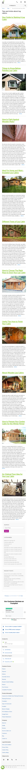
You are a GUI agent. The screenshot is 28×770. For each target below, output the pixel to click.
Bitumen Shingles (6, 709)
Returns (3, 684)
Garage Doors (5, 714)
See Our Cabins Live (6, 730)
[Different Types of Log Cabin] (14, 233)
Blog (3, 735)
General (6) (6, 545)
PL (14, 766)
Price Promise (5, 687)
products (12, 5)
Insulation (4, 706)
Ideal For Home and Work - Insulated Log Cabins (13, 171)
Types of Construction (6, 703)
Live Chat (2, 767)
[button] (25, 5)
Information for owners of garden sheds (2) (13, 547)
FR (21, 765)
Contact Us (4, 738)
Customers (4, 733)
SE (10, 766)
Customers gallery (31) (9, 542)
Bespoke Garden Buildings (7, 681)
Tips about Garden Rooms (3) (10, 560)
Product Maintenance (6, 716)
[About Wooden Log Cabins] (14, 384)
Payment (4, 671)
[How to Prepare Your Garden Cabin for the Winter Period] (14, 435)
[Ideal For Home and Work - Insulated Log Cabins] (14, 184)
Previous (7, 595)
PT (6, 766)
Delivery (4, 674)
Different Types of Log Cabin (13, 222)
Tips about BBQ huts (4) (9, 557)
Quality (3, 725)
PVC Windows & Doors (7, 711)
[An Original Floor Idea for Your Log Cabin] (14, 488)
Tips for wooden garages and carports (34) (13, 564)
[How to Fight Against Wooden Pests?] (14, 133)
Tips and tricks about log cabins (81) (11, 562)
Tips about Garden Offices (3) (10, 558)
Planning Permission (6, 698)
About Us (4, 722)
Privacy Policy (5, 747)
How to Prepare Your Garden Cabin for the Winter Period (13, 422)
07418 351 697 (8, 658)
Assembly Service (6, 676)
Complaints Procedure (7, 689)
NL (8, 766)
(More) (19, 62)
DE (23, 765)
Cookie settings (5, 752)
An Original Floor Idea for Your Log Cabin (12, 475)
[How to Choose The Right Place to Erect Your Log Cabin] (14, 284)
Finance (3, 668)
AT (12, 766)
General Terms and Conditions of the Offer (13, 573)
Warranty (4, 679)
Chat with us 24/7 (8, 661)
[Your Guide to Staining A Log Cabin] (14, 31)
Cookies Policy (5, 749)
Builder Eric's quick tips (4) (9, 540)
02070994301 (8, 649)
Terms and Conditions (6, 744)
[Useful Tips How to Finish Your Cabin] (14, 335)
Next (22, 595)
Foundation (4, 701)
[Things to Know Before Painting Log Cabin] (14, 82)
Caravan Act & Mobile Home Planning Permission (12, 696)
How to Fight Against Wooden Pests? (10, 120)
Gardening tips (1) (8, 544)
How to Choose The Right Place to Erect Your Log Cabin (14, 271)
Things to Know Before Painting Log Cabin (11, 69)
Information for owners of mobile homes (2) (13, 549)
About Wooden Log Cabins (13, 373)
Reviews (4, 728)
